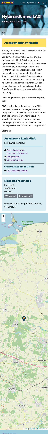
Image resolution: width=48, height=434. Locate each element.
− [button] (3, 219)
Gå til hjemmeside (15, 159)
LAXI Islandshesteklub (17, 170)
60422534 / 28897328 (17, 153)
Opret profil (31, 2)
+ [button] (3, 216)
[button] (39, 2)
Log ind (22, 2)
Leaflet (26, 429)
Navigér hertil (26, 196)
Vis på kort (11, 196)
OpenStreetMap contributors (38, 429)
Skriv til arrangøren (15, 150)
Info (3, 31)
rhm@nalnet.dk (14, 156)
